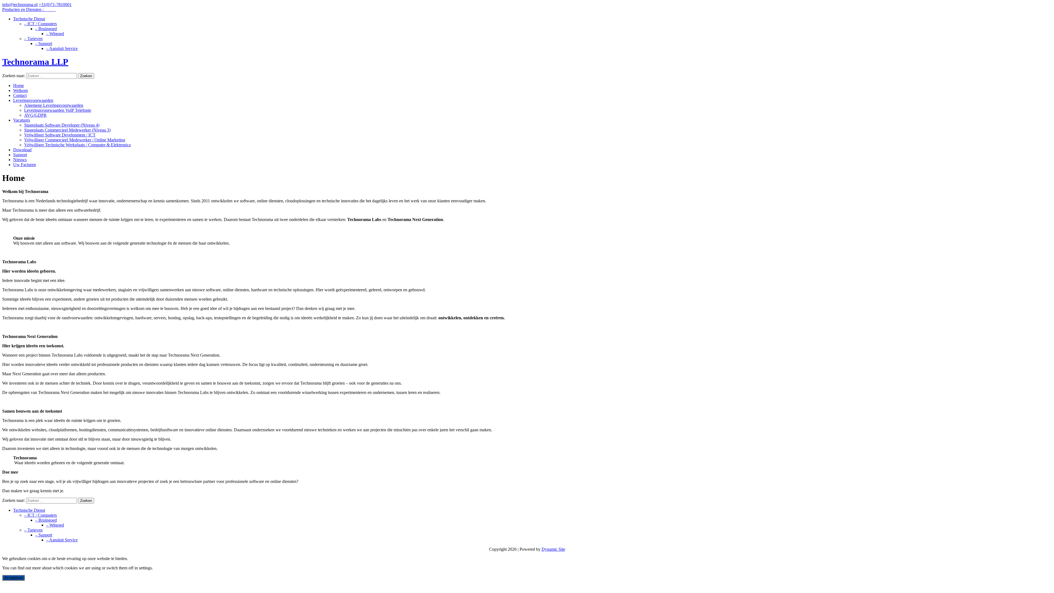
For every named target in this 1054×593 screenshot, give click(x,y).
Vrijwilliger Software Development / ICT (60, 135)
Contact (20, 95)
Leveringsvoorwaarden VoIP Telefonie (57, 110)
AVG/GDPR (35, 115)
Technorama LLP (35, 62)
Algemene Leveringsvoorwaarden (53, 105)
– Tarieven (33, 38)
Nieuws (20, 159)
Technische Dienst (29, 18)
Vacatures (21, 120)
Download (22, 149)
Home (18, 85)
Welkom (20, 90)
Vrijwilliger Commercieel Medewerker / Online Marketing (74, 140)
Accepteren (13, 578)
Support (20, 154)
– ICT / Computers (40, 23)
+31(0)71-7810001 (55, 4)
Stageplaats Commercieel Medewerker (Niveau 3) (67, 130)
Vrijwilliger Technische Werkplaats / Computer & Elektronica (77, 144)
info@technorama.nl (20, 4)
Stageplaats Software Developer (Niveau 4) (61, 125)
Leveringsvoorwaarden (33, 100)
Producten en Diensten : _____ (29, 9)
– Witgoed (55, 33)
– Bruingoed (46, 28)
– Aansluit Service (62, 48)
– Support (43, 43)
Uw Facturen (24, 164)
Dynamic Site (553, 549)
